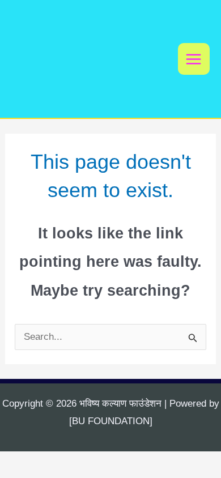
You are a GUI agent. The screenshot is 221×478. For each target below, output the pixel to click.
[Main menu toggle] (194, 59)
